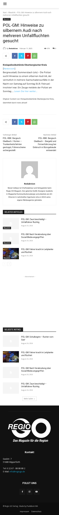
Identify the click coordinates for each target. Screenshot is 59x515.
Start (5, 12)
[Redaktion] (5, 48)
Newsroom (9, 68)
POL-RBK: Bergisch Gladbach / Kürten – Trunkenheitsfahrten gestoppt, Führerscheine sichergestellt (14, 144)
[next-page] (9, 264)
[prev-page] (4, 264)
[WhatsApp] (34, 56)
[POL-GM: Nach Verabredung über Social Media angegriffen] (11, 238)
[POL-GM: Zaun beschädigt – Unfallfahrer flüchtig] (11, 223)
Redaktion (13, 48)
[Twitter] (21, 56)
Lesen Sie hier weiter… (25, 91)
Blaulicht (11, 12)
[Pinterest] (28, 56)
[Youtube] (36, 492)
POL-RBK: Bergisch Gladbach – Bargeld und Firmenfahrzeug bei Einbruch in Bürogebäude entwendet (44, 144)
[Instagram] (29, 492)
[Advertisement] (29, 296)
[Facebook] (15, 56)
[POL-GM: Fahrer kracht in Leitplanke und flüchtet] (11, 253)
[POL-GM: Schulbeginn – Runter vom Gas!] (11, 341)
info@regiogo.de (17, 471)
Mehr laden (28, 398)
